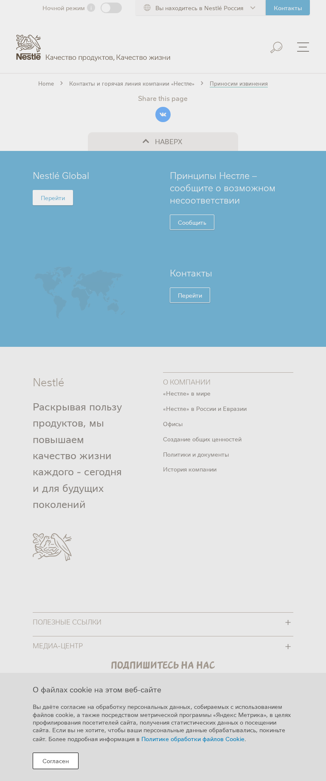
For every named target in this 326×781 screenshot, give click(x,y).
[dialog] (163, 727)
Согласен (55, 760)
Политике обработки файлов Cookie (192, 738)
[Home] (93, 41)
